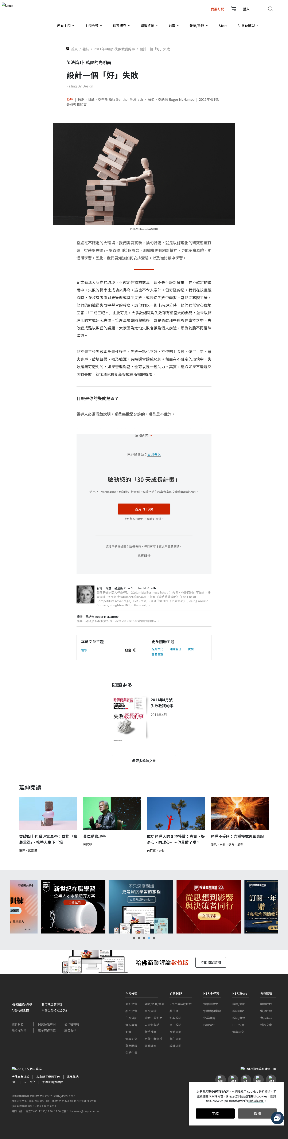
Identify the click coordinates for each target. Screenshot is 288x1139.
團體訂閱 (175, 1032)
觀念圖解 (131, 1046)
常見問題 (266, 1011)
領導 (69, 99)
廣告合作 (70, 1030)
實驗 (191, 648)
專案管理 (157, 654)
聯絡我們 (266, 1004)
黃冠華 (87, 844)
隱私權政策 (19, 1030)
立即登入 (154, 454)
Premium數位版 (181, 1004)
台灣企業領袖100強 (54, 1010)
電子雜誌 (175, 1025)
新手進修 (150, 1032)
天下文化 (29, 1082)
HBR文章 (238, 1025)
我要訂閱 (217, 8)
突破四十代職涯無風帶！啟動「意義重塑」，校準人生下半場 (48, 839)
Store (223, 25)
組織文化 (157, 648)
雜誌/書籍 (238, 1018)
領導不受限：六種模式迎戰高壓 (237, 836)
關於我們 (17, 1024)
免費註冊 (144, 555)
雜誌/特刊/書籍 (154, 1004)
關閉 (257, 1113)
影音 (128, 1032)
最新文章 (131, 1004)
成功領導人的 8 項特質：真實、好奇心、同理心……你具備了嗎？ (176, 839)
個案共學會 (210, 1004)
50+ (14, 1082)
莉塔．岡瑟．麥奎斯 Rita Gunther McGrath (110, 99)
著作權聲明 (71, 1024)
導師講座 (150, 1046)
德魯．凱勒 (236, 844)
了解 (215, 1113)
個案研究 (131, 1039)
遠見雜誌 (73, 1077)
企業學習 (209, 1018)
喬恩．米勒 (218, 844)
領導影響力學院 (52, 1082)
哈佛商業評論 (20, 1077)
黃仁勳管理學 (94, 836)
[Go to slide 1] (134, 938)
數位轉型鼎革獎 (52, 1004)
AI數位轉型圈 (20, 1010)
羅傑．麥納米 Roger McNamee (171, 99)
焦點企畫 (131, 1052)
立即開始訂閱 (211, 962)
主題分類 (131, 1018)
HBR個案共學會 (22, 1004)
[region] (144, 907)
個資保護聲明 (47, 1024)
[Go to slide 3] (144, 938)
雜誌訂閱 (238, 1011)
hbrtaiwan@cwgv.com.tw (84, 1111)
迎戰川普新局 (153, 1018)
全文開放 (150, 1011)
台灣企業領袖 (153, 1039)
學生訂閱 (175, 1039)
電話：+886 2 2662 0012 (41, 1106)
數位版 (174, 1011)
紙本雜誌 (175, 1018)
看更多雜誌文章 (144, 760)
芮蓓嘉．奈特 (156, 850)
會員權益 (266, 1018)
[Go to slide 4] (149, 938)
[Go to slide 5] (154, 938)
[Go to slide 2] (139, 938)
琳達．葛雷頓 (28, 850)
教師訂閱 (175, 1046)
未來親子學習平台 (48, 1077)
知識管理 (176, 648)
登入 (246, 8)
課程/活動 (238, 1004)
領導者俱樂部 (212, 1011)
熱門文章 (131, 1011)
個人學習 (131, 1025)
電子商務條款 (47, 1030)
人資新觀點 (152, 1025)
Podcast (209, 1025)
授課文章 (266, 1025)
